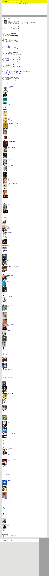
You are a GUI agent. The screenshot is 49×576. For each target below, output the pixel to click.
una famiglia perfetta (9, 74)
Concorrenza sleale (8, 67)
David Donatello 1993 (6, 43)
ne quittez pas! (4, 302)
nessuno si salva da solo (11, 190)
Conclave (9, 92)
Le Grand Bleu (9, 480)
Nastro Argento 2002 (6, 35)
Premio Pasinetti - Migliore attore (15, 26)
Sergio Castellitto (7, 535)
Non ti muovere (8, 34)
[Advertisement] (24, 9)
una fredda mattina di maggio (6, 454)
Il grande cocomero (8, 44)
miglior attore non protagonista (15, 45)
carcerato (3, 530)
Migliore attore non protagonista (13, 52)
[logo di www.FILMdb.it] (5, 1)
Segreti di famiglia (9, 336)
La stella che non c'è (9, 27)
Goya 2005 (4, 68)
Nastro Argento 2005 (6, 33)
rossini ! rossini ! (4, 445)
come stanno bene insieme (6, 474)
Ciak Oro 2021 (5, 78)
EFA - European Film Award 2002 (7, 38)
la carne (3, 439)
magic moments (4, 514)
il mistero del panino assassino (6, 498)
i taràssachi (4, 465)
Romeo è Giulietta (11, 86)
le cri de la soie (10, 386)
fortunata (9, 177)
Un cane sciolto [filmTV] (11, 459)
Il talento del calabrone (12, 141)
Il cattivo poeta (8, 56)
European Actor (15, 38)
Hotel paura (9, 381)
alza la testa (7, 60)
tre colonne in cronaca (9, 46)
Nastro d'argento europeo (14, 30)
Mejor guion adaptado (13, 68)
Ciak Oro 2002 (5, 47)
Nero (8, 421)
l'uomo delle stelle (8, 29)
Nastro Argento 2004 (6, 64)
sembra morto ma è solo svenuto (7, 501)
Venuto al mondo (9, 225)
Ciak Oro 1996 (5, 49)
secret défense (4, 250)
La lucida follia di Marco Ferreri (12, 183)
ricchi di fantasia (10, 165)
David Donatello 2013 (6, 73)
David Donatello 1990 (6, 45)
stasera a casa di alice (11, 448)
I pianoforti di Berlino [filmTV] (11, 486)
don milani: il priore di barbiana (7, 369)
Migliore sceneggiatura (13, 33)
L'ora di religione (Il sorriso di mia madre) (12, 36)
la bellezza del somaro (10, 232)
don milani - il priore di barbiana (7, 377)
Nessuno (8, 427)
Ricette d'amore (8, 39)
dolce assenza (4, 508)
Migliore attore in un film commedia (18, 57)
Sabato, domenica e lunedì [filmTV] (14, 123)
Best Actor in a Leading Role (14, 42)
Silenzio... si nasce (9, 399)
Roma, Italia (17, 21)
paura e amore (4, 477)
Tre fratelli (8, 524)
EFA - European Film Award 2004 (7, 69)
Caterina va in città (8, 65)
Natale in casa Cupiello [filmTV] (12, 147)
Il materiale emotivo (11, 117)
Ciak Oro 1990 (5, 52)
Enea (6, 55)
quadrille (3, 374)
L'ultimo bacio (9, 318)
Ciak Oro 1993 (5, 50)
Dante (9, 111)
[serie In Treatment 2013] (5, 196)
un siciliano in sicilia (5, 504)
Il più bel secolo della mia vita (12, 98)
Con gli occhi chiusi (5, 411)
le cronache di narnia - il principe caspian (13, 266)
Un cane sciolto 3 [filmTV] (11, 433)
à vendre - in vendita (10, 357)
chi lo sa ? (8, 330)
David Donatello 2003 (6, 76)
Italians (8, 244)
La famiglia (8, 492)
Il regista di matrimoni (9, 32)
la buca (9, 204)
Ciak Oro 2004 (5, 80)
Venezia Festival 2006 (6, 26)
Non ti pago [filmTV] (11, 129)
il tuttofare (7, 58)
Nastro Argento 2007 (6, 30)
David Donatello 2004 (6, 42)
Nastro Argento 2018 (6, 57)
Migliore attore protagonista (14, 35)
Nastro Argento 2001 (6, 66)
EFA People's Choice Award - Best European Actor (23, 69)
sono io (3, 292)
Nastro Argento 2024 (6, 54)
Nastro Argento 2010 (6, 59)
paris (8, 281)
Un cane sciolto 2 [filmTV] (6, 442)
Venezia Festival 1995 (6, 28)
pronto (3, 372)
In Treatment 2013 (10, 195)
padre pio (3, 348)
